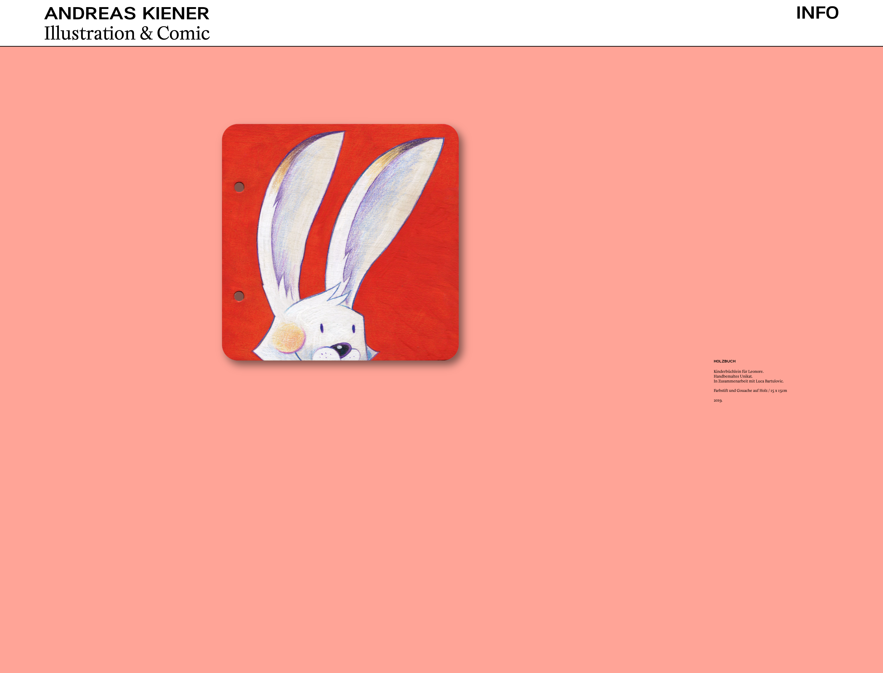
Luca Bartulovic (769, 380)
